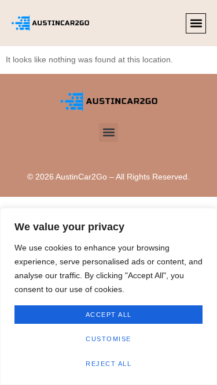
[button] (196, 23)
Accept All (109, 314)
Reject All (108, 363)
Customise (108, 338)
